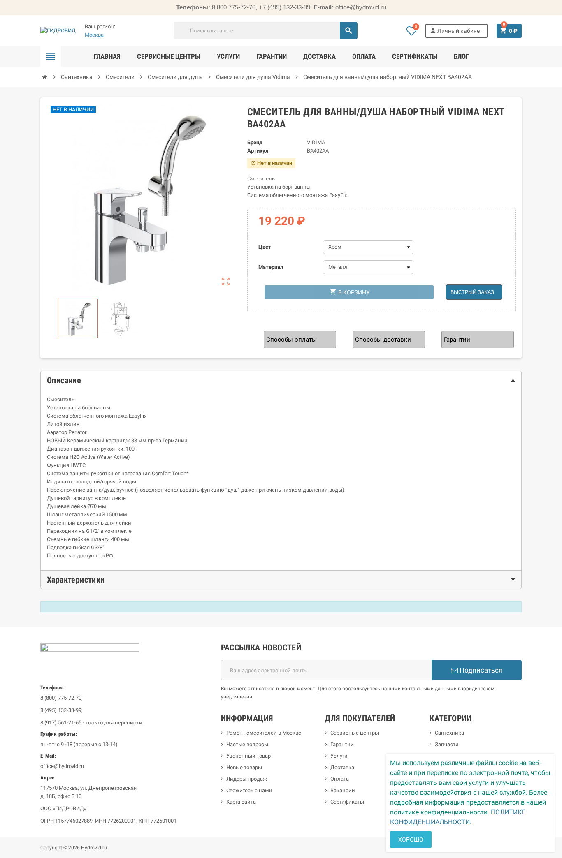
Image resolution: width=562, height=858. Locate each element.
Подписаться (480, 670)
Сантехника (449, 733)
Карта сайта (241, 802)
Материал (270, 267)
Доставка (342, 767)
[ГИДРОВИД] (58, 30)
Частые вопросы (247, 744)
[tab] (281, 380)
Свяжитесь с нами (249, 790)
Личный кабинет (456, 30)
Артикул (257, 151)
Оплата (339, 779)
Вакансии (342, 790)
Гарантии (342, 744)
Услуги (339, 756)
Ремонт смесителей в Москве (263, 733)
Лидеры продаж (246, 779)
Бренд (254, 142)
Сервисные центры (354, 733)
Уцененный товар (248, 756)
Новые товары (244, 767)
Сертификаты (347, 802)
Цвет (264, 247)
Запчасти (447, 744)
